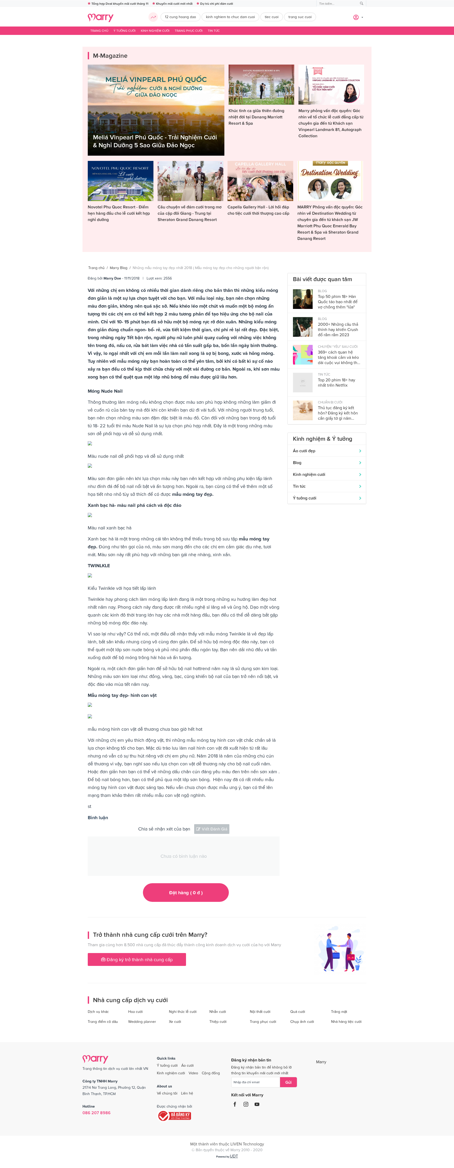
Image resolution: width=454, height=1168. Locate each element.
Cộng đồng (211, 1073)
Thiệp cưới (217, 1021)
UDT (234, 1156)
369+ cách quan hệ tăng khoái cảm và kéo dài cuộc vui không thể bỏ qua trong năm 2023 (339, 357)
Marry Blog (118, 268)
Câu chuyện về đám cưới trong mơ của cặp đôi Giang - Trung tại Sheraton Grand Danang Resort (189, 213)
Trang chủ (99, 31)
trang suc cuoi (300, 17)
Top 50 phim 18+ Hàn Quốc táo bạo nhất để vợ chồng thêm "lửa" (338, 301)
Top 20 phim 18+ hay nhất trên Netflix (336, 382)
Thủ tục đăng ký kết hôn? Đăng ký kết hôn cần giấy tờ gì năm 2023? (338, 413)
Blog (297, 462)
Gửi (288, 1082)
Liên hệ (187, 1093)
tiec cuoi (271, 17)
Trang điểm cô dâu (103, 1021)
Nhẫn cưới (217, 1011)
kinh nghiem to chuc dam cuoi (230, 17)
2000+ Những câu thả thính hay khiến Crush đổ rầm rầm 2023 (338, 329)
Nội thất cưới (260, 1011)
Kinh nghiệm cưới (155, 31)
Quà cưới (297, 1011)
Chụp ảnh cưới (302, 1021)
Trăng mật (339, 1011)
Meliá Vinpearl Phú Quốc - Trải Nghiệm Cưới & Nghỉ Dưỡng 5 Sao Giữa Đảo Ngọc (155, 141)
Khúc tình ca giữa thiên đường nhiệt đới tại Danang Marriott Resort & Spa (256, 116)
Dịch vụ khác (98, 1011)
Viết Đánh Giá (214, 829)
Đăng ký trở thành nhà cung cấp (139, 959)
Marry (321, 1061)
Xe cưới (175, 1021)
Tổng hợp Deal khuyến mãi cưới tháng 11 (119, 4)
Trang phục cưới (189, 31)
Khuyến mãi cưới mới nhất (174, 4)
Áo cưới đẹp (304, 450)
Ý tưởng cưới (124, 31)
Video (193, 1073)
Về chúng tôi (167, 1093)
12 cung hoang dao (180, 17)
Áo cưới (187, 1065)
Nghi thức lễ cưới (183, 1011)
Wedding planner (142, 1021)
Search (361, 3)
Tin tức (214, 31)
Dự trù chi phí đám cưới (216, 4)
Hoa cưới (135, 1011)
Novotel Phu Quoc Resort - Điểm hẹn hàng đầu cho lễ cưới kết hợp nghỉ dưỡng (119, 213)
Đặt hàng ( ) (186, 892)
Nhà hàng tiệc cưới (346, 1021)
